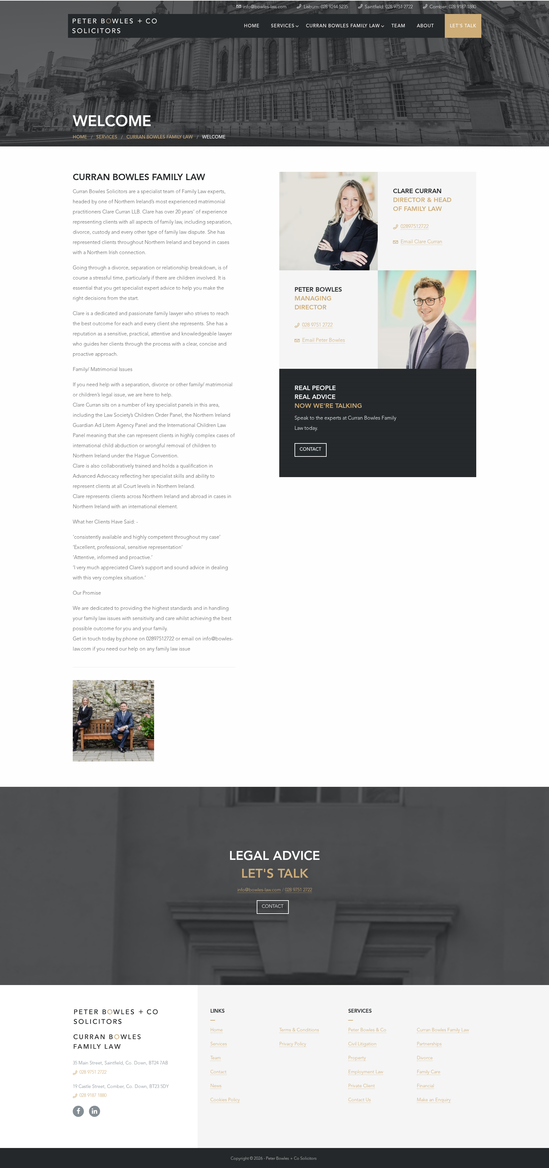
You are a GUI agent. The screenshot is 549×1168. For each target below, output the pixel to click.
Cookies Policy (225, 1100)
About (425, 26)
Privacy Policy (292, 1044)
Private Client (361, 1086)
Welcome (214, 137)
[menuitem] (252, 26)
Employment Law (365, 1072)
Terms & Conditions (299, 1030)
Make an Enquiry (434, 1100)
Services (285, 26)
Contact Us (359, 1100)
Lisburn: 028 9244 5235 (326, 7)
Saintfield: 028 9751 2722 (389, 7)
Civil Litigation (362, 1044)
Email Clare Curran (421, 242)
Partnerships (429, 1044)
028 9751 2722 (317, 325)
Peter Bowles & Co (367, 1030)
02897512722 (415, 226)
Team (398, 26)
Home (252, 26)
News (215, 1086)
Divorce (425, 1058)
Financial (425, 1086)
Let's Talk (463, 26)
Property (357, 1058)
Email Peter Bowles (323, 340)
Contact (310, 450)
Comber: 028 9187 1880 (453, 7)
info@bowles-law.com (265, 7)
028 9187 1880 (92, 1095)
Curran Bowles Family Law (345, 26)
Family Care (428, 1072)
